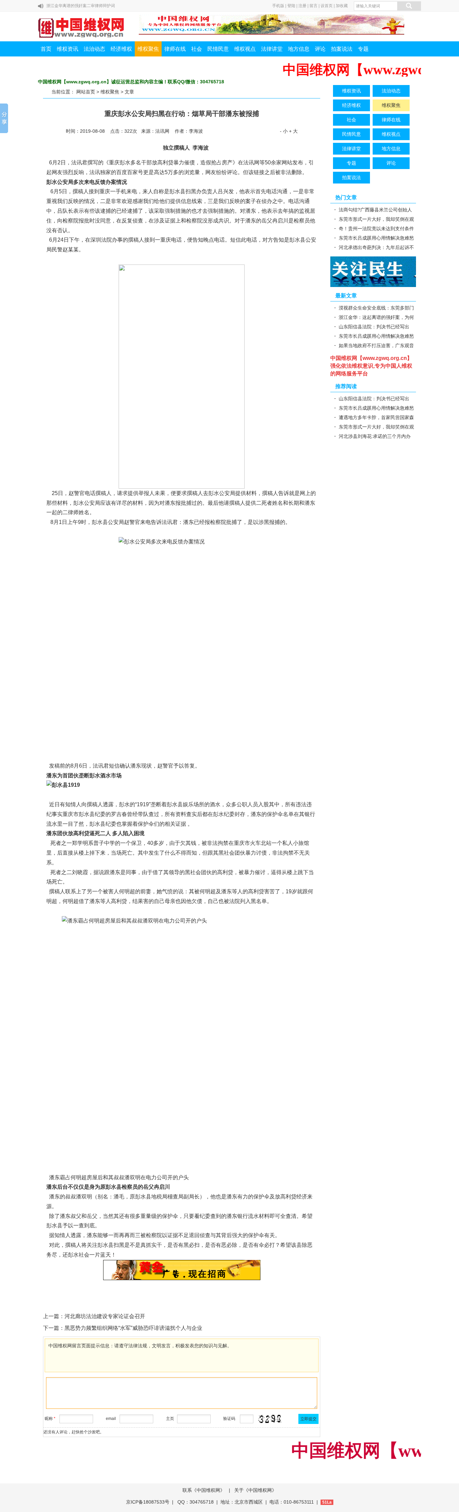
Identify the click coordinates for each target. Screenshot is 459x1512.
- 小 (284, 131)
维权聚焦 (148, 49)
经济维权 (121, 49)
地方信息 (298, 49)
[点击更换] (270, 1419)
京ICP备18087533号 (147, 1502)
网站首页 (85, 91)
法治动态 (94, 49)
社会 (196, 49)
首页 (46, 49)
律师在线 (175, 49)
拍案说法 (341, 49)
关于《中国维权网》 (255, 1490)
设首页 (327, 5)
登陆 (291, 5)
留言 (313, 5)
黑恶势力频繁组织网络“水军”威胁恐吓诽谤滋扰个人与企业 (133, 1328)
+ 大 (293, 131)
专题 (363, 49)
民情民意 (218, 49)
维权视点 (245, 49)
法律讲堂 (272, 49)
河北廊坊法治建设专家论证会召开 (105, 1316)
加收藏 (342, 5)
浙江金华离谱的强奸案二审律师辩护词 (80, 5)
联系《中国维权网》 (203, 1490)
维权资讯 (67, 49)
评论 (320, 49)
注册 (302, 5)
